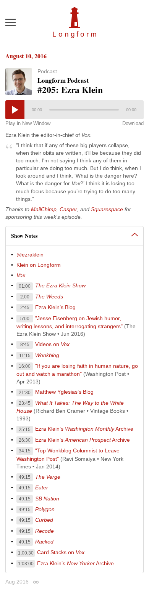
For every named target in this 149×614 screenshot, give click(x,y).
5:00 (24, 318)
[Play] (14, 109)
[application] (74, 109)
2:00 (24, 297)
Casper (68, 209)
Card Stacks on (60, 552)
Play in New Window (27, 123)
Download (133, 123)
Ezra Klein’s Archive (84, 429)
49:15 (25, 477)
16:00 (25, 366)
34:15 (25, 451)
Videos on (52, 344)
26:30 (25, 440)
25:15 (25, 429)
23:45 (25, 403)
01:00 (25, 286)
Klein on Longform (38, 265)
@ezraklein (30, 255)
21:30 (25, 392)
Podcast (47, 71)
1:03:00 (26, 563)
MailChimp (44, 209)
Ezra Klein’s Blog (55, 307)
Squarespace (107, 209)
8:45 (24, 344)
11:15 (25, 355)
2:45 (24, 307)
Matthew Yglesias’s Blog (64, 392)
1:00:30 (26, 553)
